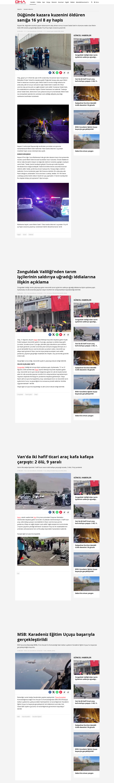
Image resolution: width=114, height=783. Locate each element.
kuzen (24, 234)
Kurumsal (61, 2)
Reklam (72, 2)
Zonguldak (20, 287)
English (67, 2)
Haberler (19, 9)
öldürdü (31, 234)
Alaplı (35, 340)
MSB (35, 645)
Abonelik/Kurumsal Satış (83, 2)
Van (18, 467)
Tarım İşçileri (28, 394)
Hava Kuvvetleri (60, 697)
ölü (18, 573)
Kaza (18, 517)
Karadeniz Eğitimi (37, 716)
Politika (39, 2)
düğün (19, 234)
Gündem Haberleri (28, 9)
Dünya (48, 2)
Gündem (32, 2)
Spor (43, 2)
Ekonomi (54, 2)
